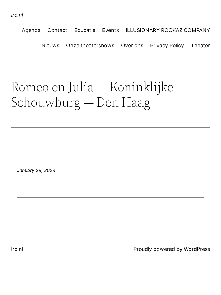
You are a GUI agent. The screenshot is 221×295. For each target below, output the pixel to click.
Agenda (31, 30)
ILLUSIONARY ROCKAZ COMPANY (168, 30)
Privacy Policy (167, 45)
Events (110, 30)
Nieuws (50, 45)
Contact (57, 30)
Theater (200, 45)
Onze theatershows (90, 45)
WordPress (197, 249)
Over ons (132, 45)
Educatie (84, 30)
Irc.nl (17, 15)
